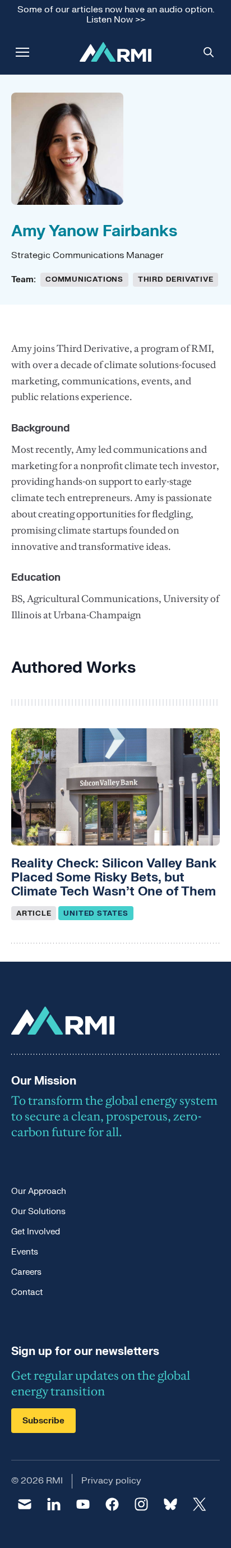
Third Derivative (175, 279)
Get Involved (35, 1232)
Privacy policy (111, 1480)
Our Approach (38, 1191)
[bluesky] (170, 1504)
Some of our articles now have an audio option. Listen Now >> (115, 14)
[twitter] (199, 1504)
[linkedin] (53, 1504)
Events (24, 1252)
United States (95, 913)
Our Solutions (38, 1211)
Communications (84, 279)
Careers (26, 1272)
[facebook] (112, 1504)
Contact (27, 1292)
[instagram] (141, 1504)
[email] (24, 1504)
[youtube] (83, 1504)
